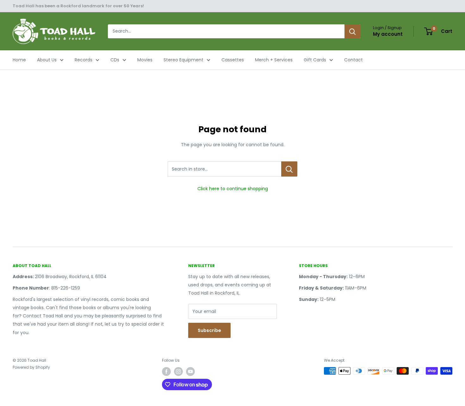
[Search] (352, 31)
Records (83, 60)
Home (19, 60)
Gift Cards (315, 60)
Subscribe (209, 330)
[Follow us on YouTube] (190, 371)
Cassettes (232, 60)
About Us (47, 60)
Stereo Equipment (183, 60)
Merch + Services (274, 60)
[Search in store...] (289, 169)
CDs (114, 60)
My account (388, 34)
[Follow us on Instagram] (178, 371)
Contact (353, 60)
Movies (144, 60)
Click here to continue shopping (232, 188)
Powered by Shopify (31, 367)
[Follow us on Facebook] (166, 371)
